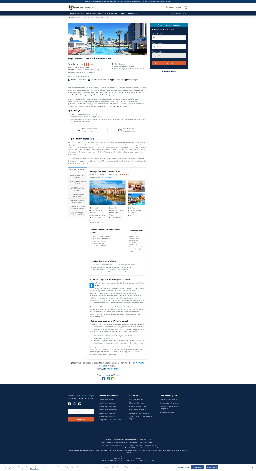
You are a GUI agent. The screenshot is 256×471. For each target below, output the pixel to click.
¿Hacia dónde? (157, 34)
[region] (128, 467)
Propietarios (177, 13)
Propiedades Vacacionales (138, 406)
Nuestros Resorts (76, 13)
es (185, 13)
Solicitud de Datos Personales (139, 413)
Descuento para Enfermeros (169, 403)
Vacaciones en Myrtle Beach (108, 410)
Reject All (197, 467)
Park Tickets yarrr (111, 13)
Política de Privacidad (136, 399)
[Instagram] (74, 404)
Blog (123, 13)
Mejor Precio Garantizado (137, 410)
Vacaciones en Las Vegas (107, 403)
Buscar (170, 63)
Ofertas (78, 17)
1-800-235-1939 (174, 7)
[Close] (253, 467)
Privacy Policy (34, 469)
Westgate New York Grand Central (110, 420)
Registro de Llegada (158, 43)
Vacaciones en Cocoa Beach (108, 413)
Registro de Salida (158, 52)
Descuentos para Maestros (169, 399)
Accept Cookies (212, 467)
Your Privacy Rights (182, 467)
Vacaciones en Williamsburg (108, 416)
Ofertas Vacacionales (93, 13)
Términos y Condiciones (137, 403)
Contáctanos (133, 13)
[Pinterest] (79, 404)
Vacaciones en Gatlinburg (107, 406)
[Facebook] (69, 404)
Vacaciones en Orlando (106, 399)
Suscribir (81, 419)
